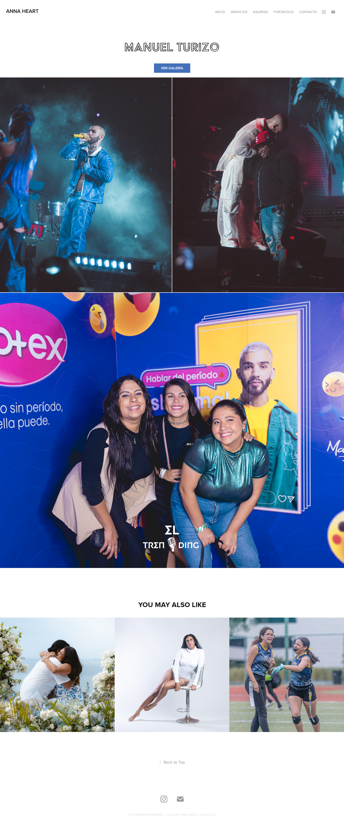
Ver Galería (172, 68)
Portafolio (284, 12)
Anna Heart (22, 11)
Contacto (308, 12)
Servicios (239, 12)
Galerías (260, 12)
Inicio (220, 12)
